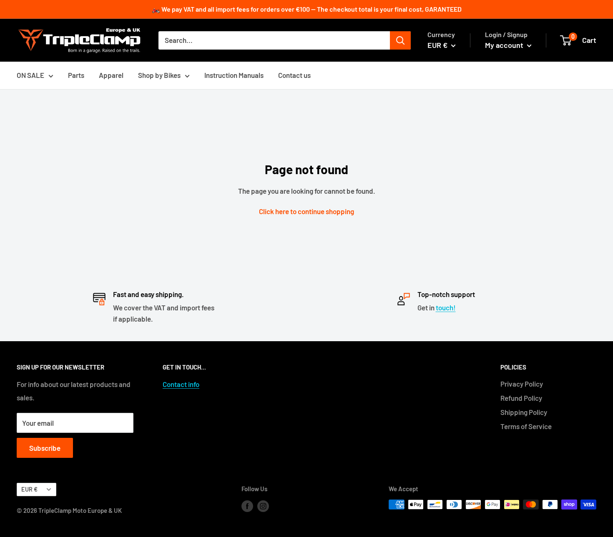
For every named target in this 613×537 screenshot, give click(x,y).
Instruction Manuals (234, 75)
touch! (446, 307)
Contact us (294, 75)
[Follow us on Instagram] (263, 506)
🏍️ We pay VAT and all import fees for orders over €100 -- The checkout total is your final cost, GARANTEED (307, 9)
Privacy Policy (521, 384)
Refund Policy (521, 398)
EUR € (29, 489)
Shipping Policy (523, 412)
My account (505, 45)
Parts (76, 75)
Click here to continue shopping (306, 211)
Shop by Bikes (159, 75)
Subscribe (44, 448)
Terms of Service (526, 426)
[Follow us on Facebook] (247, 506)
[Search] (400, 40)
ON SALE (30, 75)
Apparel (111, 75)
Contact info (181, 384)
